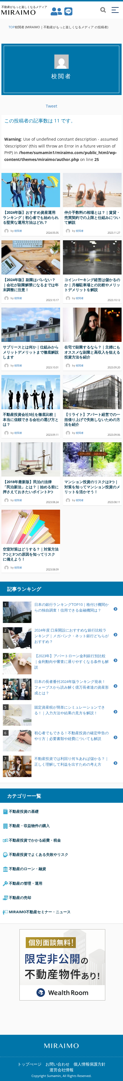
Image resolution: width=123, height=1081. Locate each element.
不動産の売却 (19, 897)
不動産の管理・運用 (25, 883)
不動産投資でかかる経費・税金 (34, 840)
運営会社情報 (61, 1069)
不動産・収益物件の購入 (29, 825)
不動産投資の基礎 (23, 811)
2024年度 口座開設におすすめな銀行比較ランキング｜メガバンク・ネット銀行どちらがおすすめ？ (71, 636)
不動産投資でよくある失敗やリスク (38, 854)
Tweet (51, 106)
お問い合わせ (57, 1064)
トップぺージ (29, 1064)
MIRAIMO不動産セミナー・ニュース (39, 911)
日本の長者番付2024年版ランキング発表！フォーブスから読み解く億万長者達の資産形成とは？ (71, 687)
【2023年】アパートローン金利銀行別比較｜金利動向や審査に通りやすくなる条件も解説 (71, 661)
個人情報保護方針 (90, 1064)
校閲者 (18, 231)
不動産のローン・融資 (27, 868)
